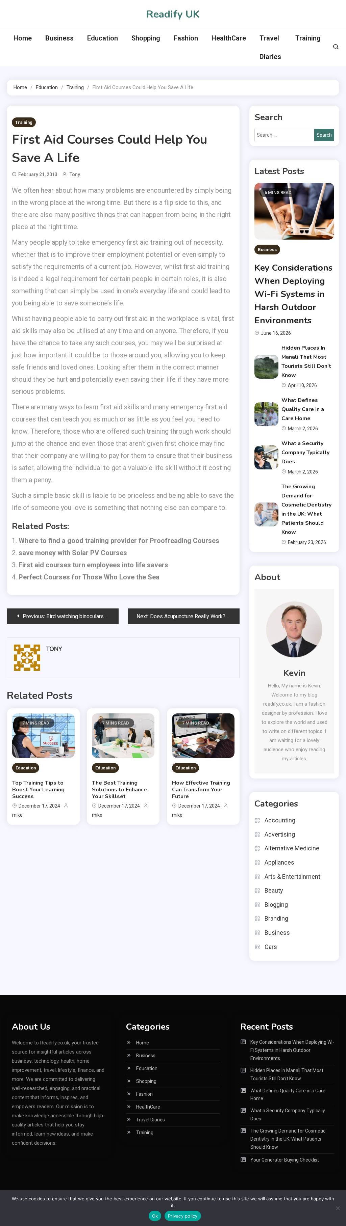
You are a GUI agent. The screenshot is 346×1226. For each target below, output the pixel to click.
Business (59, 38)
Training (308, 38)
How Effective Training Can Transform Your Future (201, 790)
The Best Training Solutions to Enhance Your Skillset (119, 790)
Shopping (145, 38)
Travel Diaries (270, 47)
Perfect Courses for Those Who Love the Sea (89, 577)
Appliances (279, 862)
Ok (155, 1216)
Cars (271, 946)
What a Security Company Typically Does (305, 452)
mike (17, 815)
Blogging (276, 904)
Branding (276, 918)
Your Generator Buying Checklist (284, 1160)
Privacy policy (183, 1216)
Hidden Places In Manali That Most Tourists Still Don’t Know (286, 1074)
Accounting (280, 820)
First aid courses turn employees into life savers (93, 565)
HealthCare (229, 38)
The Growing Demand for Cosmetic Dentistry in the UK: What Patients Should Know (287, 1139)
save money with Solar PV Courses (73, 553)
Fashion (186, 38)
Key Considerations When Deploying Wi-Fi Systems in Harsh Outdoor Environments (293, 294)
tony (75, 174)
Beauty (274, 890)
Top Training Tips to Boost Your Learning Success (38, 790)
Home (23, 38)
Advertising (280, 834)
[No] (337, 1208)
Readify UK (173, 14)
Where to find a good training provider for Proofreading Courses (119, 541)
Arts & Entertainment (292, 876)
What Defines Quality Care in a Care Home (302, 409)
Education (102, 38)
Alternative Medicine (292, 848)
